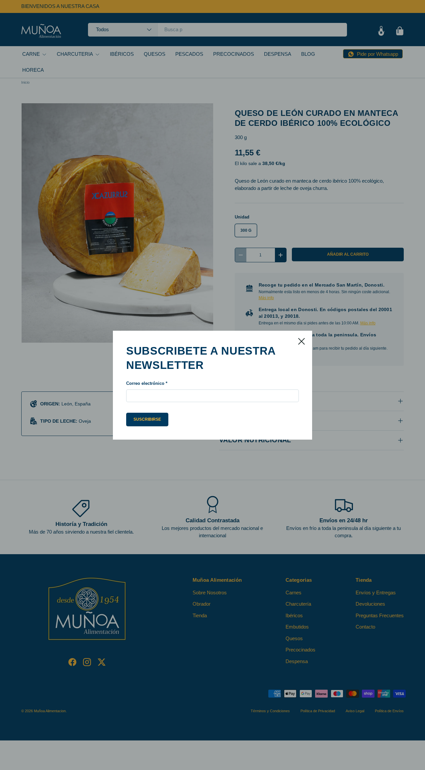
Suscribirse (147, 419)
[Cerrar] (301, 341)
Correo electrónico (145, 383)
